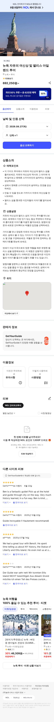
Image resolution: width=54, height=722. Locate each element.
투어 (22, 609)
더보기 (6, 502)
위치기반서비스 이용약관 (22, 686)
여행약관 (25, 689)
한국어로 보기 (21, 502)
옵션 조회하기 (27, 145)
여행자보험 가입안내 (10, 689)
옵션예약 (7, 109)
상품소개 (20, 109)
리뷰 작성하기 (27, 454)
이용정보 (34, 109)
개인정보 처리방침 (42, 686)
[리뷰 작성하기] (49, 398)
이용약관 (6, 686)
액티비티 (33, 609)
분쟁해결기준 (37, 689)
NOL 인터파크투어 (13, 405)
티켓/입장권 (10, 609)
